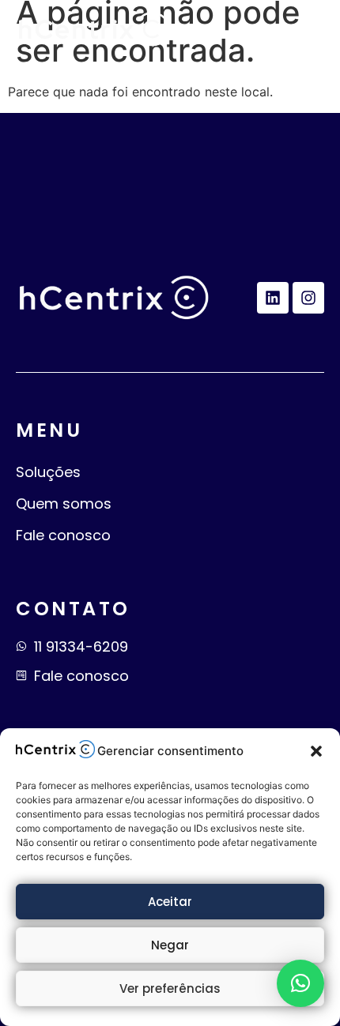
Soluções (48, 472)
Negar (170, 945)
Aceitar (170, 901)
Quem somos (63, 503)
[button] (316, 751)
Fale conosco (63, 535)
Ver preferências (170, 988)
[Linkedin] (273, 298)
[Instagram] (308, 298)
